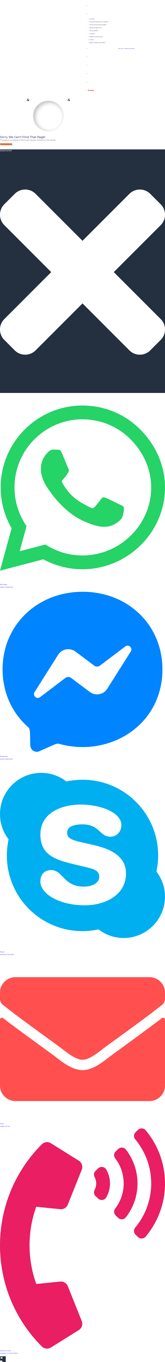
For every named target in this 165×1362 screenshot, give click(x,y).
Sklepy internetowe (95, 57)
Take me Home (6, 144)
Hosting (91, 19)
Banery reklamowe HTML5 (97, 42)
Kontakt (91, 82)
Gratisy (91, 40)
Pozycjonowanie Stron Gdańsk (98, 22)
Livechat (92, 34)
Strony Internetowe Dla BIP (97, 25)
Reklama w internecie (96, 37)
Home (90, 5)
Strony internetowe (95, 48)
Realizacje (91, 65)
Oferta (90, 14)
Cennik (90, 73)
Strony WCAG (93, 31)
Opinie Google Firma (95, 28)
